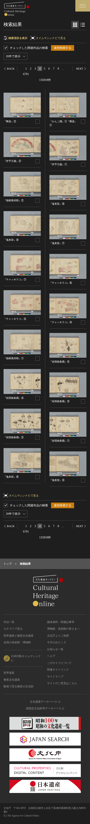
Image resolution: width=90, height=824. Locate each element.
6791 (26, 74)
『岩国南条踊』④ (14, 397)
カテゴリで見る (13, 628)
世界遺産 (9, 672)
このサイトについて (59, 662)
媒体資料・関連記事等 (60, 622)
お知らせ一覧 (55, 649)
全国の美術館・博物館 (17, 642)
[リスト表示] (82, 25)
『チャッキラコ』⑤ (15, 318)
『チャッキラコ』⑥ (60, 282)
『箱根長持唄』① (14, 358)
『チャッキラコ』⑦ (15, 279)
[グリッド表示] (75, 25)
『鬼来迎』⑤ (56, 480)
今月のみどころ (56, 642)
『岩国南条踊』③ (59, 401)
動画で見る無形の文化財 (18, 686)
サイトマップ (55, 676)
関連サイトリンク (58, 669)
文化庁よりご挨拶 (58, 635)
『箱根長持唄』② (14, 200)
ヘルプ (51, 656)
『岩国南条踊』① (59, 440)
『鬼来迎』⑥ (11, 476)
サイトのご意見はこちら (62, 683)
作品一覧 (9, 622)
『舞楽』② (10, 121)
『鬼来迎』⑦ (56, 243)
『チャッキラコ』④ (60, 322)
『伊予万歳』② (12, 161)
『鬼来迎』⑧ (11, 239)
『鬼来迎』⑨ (56, 203)
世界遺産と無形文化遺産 (18, 635)
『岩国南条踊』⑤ (59, 361)
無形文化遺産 (12, 679)
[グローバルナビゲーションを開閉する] (82, 6)
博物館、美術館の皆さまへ (63, 628)
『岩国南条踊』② (14, 437)
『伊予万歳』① (58, 164)
